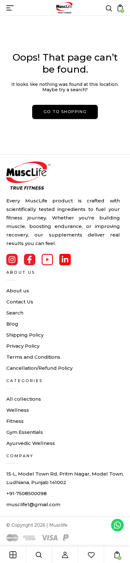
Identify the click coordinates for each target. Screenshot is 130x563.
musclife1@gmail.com (33, 504)
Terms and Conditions (33, 357)
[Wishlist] (91, 554)
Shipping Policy (25, 335)
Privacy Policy (22, 346)
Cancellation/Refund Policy (39, 368)
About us (17, 291)
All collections (23, 399)
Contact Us (19, 302)
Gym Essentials (24, 432)
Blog (12, 324)
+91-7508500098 (26, 493)
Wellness (17, 410)
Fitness (15, 421)
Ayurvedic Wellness (30, 443)
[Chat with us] (117, 525)
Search (14, 313)
